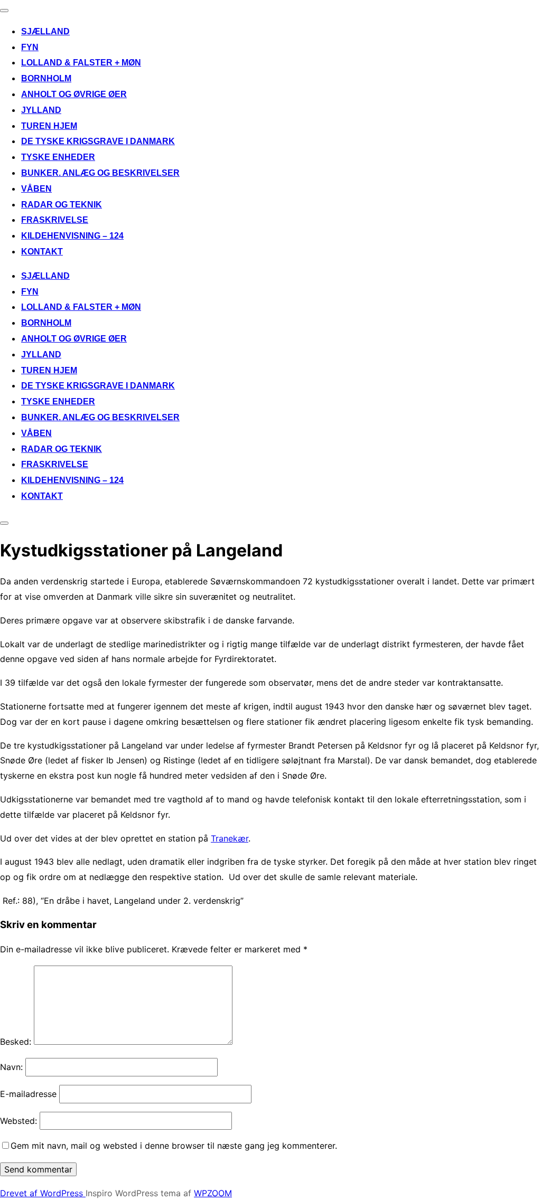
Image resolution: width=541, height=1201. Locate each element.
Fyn (30, 47)
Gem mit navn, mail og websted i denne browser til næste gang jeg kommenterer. (174, 1145)
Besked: (15, 1041)
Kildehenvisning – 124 (72, 235)
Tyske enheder (58, 157)
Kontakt (42, 251)
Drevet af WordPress (43, 1193)
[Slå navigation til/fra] (4, 10)
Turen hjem (49, 125)
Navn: (11, 1067)
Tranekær (229, 838)
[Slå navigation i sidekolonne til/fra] (4, 523)
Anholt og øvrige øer (74, 94)
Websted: (18, 1120)
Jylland (41, 110)
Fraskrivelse (54, 219)
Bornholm (46, 78)
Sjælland (45, 31)
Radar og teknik (61, 204)
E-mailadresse (28, 1094)
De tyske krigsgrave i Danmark (98, 141)
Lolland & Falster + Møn (81, 62)
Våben (36, 188)
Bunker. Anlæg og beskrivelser (100, 172)
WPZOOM (213, 1193)
